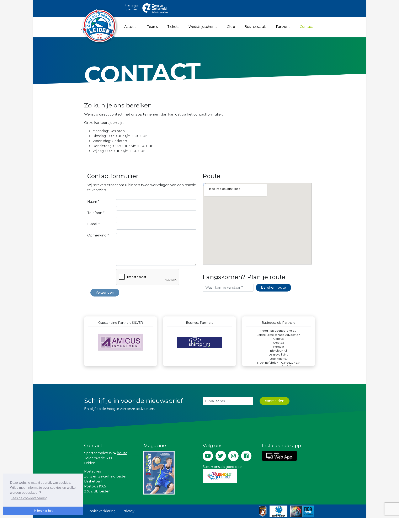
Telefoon (96, 213)
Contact (307, 27)
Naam (93, 202)
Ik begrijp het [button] (43, 510)
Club (231, 27)
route (122, 453)
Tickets (173, 27)
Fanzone (283, 27)
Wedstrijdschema (202, 27)
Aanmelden (274, 401)
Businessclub (255, 27)
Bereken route (273, 287)
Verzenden (105, 292)
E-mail (93, 224)
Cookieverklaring (101, 511)
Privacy (128, 511)
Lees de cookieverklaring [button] (29, 498)
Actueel (131, 27)
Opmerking (98, 235)
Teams (152, 27)
